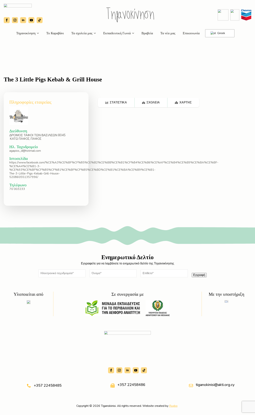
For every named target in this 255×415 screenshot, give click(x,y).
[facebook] (7, 20)
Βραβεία (147, 33)
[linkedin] (23, 20)
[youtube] (31, 20)
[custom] (40, 20)
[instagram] (15, 20)
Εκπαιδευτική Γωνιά (117, 33)
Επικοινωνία (191, 33)
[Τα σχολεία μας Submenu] (95, 33)
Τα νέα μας (167, 33)
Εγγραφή (199, 275)
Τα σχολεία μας (81, 33)
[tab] (116, 102)
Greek (221, 33)
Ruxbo (173, 406)
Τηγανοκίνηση (25, 33)
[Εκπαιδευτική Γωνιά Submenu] (134, 33)
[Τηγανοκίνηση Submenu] (39, 33)
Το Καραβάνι (55, 33)
